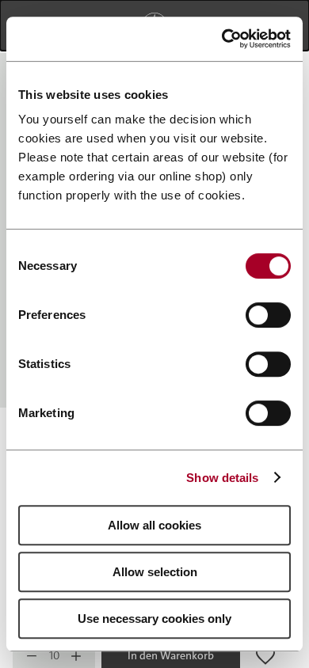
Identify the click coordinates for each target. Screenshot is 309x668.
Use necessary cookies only (154, 618)
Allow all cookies (154, 525)
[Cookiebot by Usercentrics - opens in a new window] (222, 38)
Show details (222, 477)
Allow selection (155, 572)
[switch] (268, 315)
